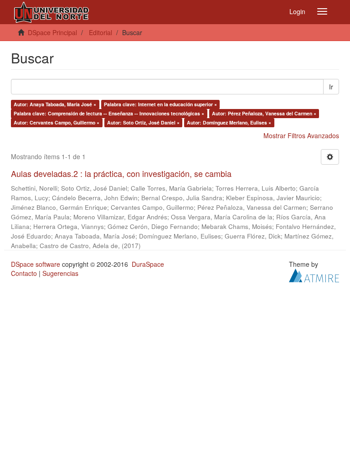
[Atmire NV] (314, 274)
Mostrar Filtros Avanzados (301, 135)
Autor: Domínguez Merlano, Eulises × (229, 122)
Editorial (100, 32)
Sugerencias (60, 273)
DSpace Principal (52, 32)
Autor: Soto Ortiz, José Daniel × (143, 122)
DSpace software (35, 264)
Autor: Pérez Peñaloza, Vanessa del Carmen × (264, 113)
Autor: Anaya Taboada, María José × (55, 104)
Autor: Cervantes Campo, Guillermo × (56, 122)
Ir (331, 86)
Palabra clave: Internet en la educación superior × (160, 104)
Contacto (24, 273)
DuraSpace (148, 264)
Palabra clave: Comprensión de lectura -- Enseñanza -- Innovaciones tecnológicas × (109, 113)
